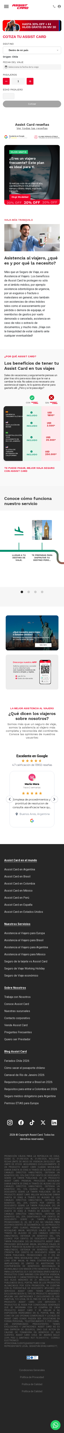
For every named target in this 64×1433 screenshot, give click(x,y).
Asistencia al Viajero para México (25, 954)
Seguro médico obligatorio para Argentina (30, 1096)
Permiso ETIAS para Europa (21, 1103)
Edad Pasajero (13, 89)
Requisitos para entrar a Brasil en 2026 (28, 1082)
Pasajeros (10, 74)
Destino (8, 44)
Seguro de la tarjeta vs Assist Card (25, 961)
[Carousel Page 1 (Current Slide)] (22, 592)
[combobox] (32, 50)
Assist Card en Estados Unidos (23, 911)
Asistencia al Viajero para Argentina (26, 947)
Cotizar (32, 104)
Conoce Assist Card (16, 1004)
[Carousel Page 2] (28, 592)
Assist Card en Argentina (19, 869)
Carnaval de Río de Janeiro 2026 (24, 1075)
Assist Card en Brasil (17, 876)
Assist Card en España (18, 904)
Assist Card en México (18, 890)
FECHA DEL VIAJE (13, 62)
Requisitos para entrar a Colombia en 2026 (30, 1089)
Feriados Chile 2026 (16, 1061)
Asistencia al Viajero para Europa (24, 933)
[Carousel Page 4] (42, 592)
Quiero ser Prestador (17, 1039)
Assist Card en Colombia (19, 883)
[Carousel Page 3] (35, 592)
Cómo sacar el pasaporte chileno (24, 1068)
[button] (6, 81)
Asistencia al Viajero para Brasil (23, 940)
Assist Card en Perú (16, 897)
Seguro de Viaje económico (21, 975)
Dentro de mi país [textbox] (18, 50)
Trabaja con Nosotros (17, 997)
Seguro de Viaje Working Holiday (24, 968)
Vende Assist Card (16, 1025)
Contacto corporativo (17, 1018)
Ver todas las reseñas (32, 128)
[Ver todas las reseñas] (17, 137)
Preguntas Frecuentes (18, 1032)
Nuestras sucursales (17, 1011)
